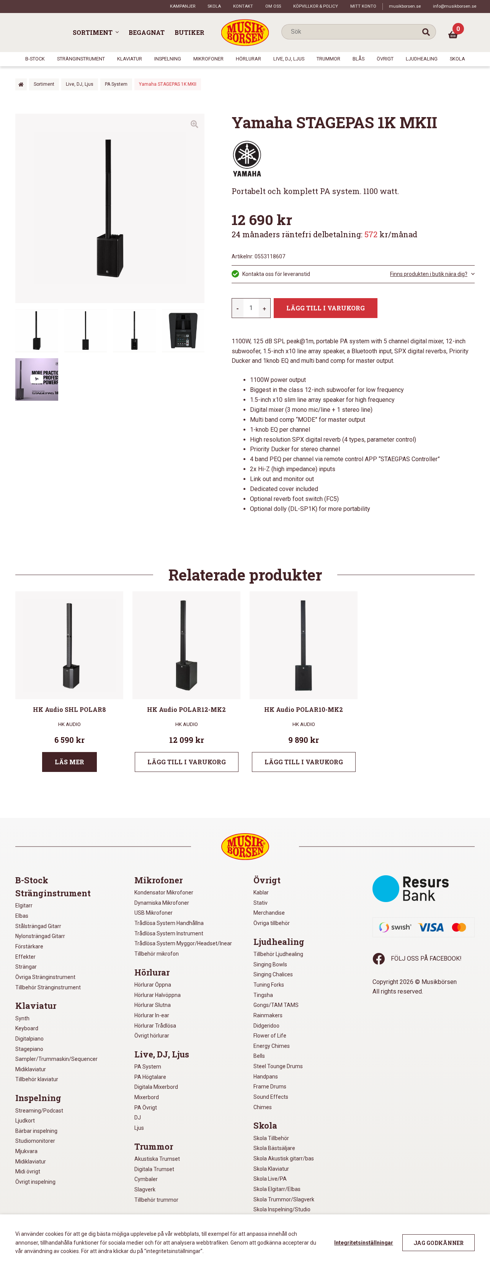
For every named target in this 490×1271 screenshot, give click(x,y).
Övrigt (385, 59)
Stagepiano (29, 1049)
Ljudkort (25, 1121)
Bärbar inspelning (36, 1131)
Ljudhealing (422, 59)
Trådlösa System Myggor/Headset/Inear (183, 943)
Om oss (273, 6)
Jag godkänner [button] (438, 1243)
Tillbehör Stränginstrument (48, 987)
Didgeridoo (266, 1026)
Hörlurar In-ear (151, 1015)
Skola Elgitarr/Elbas (277, 1189)
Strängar (26, 967)
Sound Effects (270, 1097)
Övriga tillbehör (271, 923)
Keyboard (26, 1028)
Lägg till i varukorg (325, 308)
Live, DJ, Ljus (288, 59)
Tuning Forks (268, 985)
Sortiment (93, 32)
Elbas (21, 916)
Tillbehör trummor (156, 1200)
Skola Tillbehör (271, 1138)
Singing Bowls (270, 964)
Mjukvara (26, 1151)
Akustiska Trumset (157, 1159)
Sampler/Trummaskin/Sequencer (56, 1059)
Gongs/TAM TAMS (276, 1005)
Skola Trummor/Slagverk (283, 1199)
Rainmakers (268, 1015)
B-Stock (35, 59)
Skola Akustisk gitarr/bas (283, 1158)
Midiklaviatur (30, 1069)
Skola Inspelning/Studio (281, 1209)
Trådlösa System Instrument (168, 933)
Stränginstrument (81, 59)
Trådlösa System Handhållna (169, 923)
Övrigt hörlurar (151, 1036)
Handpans (265, 1077)
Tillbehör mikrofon (156, 954)
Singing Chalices (273, 974)
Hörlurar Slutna (152, 1005)
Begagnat (147, 32)
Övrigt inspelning (35, 1182)
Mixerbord (146, 1097)
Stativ (260, 903)
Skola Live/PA (270, 1179)
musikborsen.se (405, 6)
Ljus (139, 1128)
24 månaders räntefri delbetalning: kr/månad (324, 234)
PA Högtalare (150, 1077)
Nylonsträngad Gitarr (40, 936)
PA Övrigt (145, 1108)
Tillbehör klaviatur (36, 1079)
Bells (259, 1056)
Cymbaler (146, 1179)
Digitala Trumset (154, 1169)
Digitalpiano (29, 1039)
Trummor (328, 59)
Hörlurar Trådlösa (155, 1026)
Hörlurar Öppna (152, 985)
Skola (214, 6)
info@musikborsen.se (454, 6)
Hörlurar (248, 59)
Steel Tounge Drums (278, 1066)
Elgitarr (24, 905)
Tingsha (263, 995)
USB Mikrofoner (153, 913)
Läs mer (69, 762)
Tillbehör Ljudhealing (278, 954)
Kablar (261, 892)
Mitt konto (363, 6)
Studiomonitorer (35, 1141)
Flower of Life (269, 1036)
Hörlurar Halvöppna (157, 995)
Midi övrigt (27, 1171)
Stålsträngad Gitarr (38, 926)
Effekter (25, 957)
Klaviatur (129, 59)
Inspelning (167, 59)
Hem (21, 84)
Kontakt (243, 6)
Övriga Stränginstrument (45, 977)
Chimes (262, 1107)
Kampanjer (182, 6)
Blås (358, 59)
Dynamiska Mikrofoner (161, 903)
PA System (116, 84)
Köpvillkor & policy (315, 6)
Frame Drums (269, 1086)
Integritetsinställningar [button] (363, 1243)
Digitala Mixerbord (156, 1087)
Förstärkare (29, 946)
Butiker (189, 32)
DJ (137, 1117)
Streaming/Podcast (39, 1111)
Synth (22, 1018)
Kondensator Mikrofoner (163, 892)
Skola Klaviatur (271, 1169)
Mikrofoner (208, 59)
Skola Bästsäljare (274, 1148)
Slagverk (144, 1189)
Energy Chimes (271, 1046)
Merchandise (269, 913)
